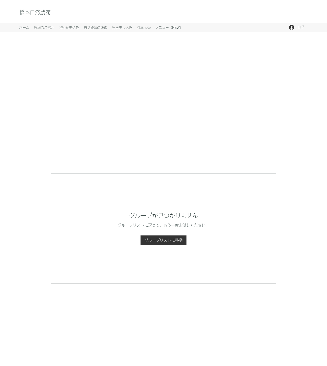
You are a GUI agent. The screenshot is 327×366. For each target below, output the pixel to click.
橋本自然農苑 (35, 12)
